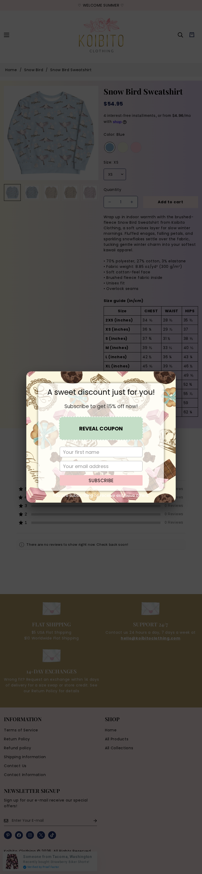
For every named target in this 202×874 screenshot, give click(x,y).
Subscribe (101, 480)
